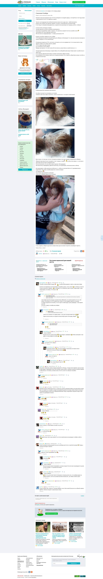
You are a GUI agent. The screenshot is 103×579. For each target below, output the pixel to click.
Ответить (41, 291)
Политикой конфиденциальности (23, 28)
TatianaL (42, 409)
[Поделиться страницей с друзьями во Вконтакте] (81, 251)
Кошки (19, 5)
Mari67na (42, 10)
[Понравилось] (47, 251)
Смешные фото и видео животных (21, 561)
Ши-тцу (20, 33)
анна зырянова (46, 309)
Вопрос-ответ (63, 2)
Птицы (38, 5)
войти (38, 504)
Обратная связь (20, 575)
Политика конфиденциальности (36, 575)
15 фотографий (57, 543)
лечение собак (49, 15)
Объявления (51, 2)
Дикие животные (29, 563)
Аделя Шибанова (43, 282)
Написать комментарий (40, 278)
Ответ (43, 410)
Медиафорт (34, 577)
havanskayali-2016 (43, 423)
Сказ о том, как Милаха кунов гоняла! (23, 130)
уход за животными (43, 15)
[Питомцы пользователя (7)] (49, 309)
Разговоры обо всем (30, 565)
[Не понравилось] (43, 251)
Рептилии (28, 559)
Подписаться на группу (51, 513)
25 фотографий (74, 541)
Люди (56, 2)
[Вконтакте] (27, 23)
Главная (38, 2)
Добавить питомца (25, 73)
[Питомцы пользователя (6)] (45, 409)
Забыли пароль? (22, 18)
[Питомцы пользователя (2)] (50, 294)
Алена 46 (41, 443)
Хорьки (27, 566)
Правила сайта (27, 575)
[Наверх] (102, 236)
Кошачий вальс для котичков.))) (23, 101)
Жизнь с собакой (57, 10)
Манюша (44, 403)
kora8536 (41, 366)
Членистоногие (29, 562)
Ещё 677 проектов (79, 260)
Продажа (38, 559)
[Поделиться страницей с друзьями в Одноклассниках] (83, 251)
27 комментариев (56, 251)
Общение (43, 2)
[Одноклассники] (29, 23)
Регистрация (28, 10)
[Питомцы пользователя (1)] (43, 366)
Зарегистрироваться (40, 503)
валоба (41, 486)
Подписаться (25, 169)
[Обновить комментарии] (102, 238)
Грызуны (29, 5)
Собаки (24, 5)
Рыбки (34, 5)
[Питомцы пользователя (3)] (46, 282)
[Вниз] (102, 240)
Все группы (49, 5)
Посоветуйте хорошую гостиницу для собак (24, 48)
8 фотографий (40, 545)
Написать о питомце (79, 2)
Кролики (43, 5)
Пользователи (40, 565)
